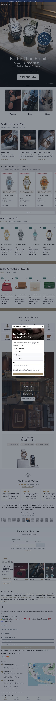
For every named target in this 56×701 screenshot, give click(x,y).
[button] (35, 370)
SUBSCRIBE (28, 373)
